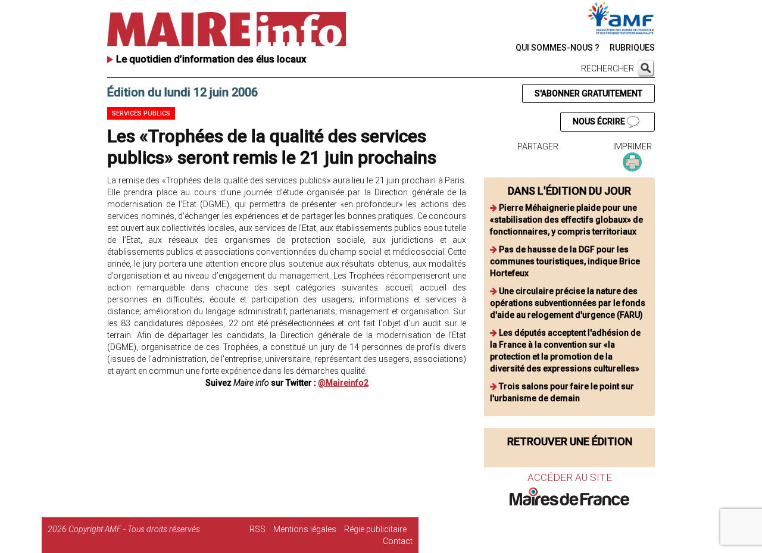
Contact (398, 541)
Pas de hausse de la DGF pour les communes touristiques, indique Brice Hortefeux (565, 261)
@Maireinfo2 (343, 383)
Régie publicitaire (375, 529)
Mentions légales (304, 529)
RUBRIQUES (632, 47)
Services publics (141, 113)
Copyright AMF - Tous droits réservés (134, 529)
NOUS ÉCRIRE (600, 121)
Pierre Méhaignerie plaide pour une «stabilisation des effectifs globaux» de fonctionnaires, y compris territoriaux (566, 219)
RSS (257, 529)
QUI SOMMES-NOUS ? (557, 47)
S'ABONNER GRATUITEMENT (588, 93)
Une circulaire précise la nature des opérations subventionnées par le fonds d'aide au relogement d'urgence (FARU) (567, 303)
